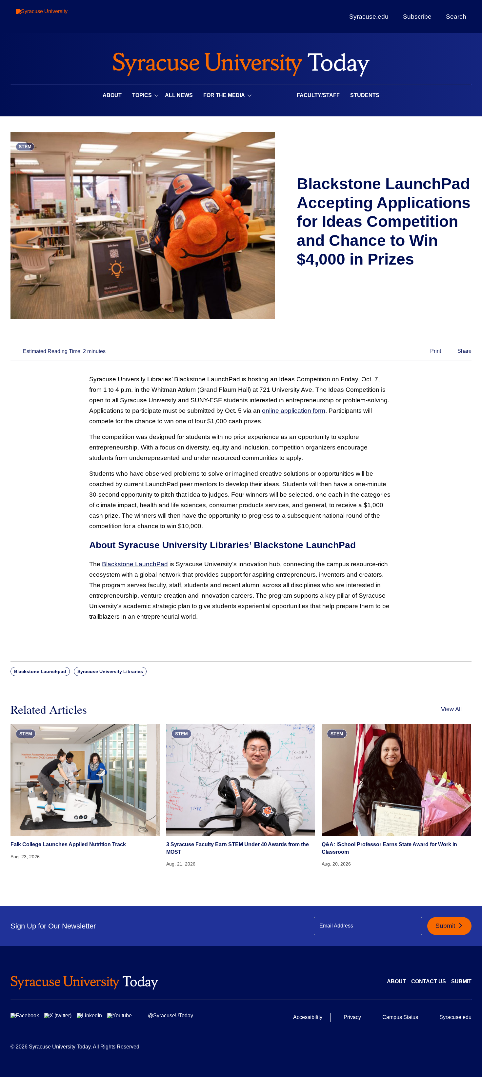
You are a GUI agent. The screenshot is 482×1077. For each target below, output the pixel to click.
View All (451, 709)
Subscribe (417, 16)
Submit (446, 925)
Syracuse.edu (369, 16)
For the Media (224, 95)
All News (179, 95)
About (112, 95)
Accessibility (307, 1017)
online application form (293, 410)
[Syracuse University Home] (241, 62)
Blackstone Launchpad (40, 671)
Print (435, 351)
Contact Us (428, 981)
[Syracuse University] (57, 16)
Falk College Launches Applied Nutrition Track (68, 844)
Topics (142, 95)
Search (456, 16)
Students (364, 95)
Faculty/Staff (318, 95)
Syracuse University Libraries (110, 671)
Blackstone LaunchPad (135, 564)
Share (464, 351)
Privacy (352, 1017)
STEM (25, 146)
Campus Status (400, 1017)
